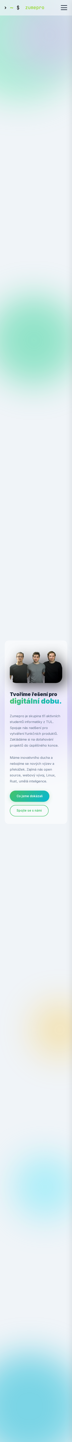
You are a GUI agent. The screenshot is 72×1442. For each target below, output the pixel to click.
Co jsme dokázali (30, 796)
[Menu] (64, 7)
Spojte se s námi (29, 810)
